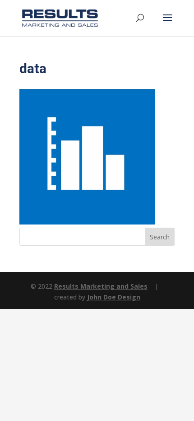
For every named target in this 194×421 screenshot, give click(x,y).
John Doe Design (113, 297)
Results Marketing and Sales (101, 286)
